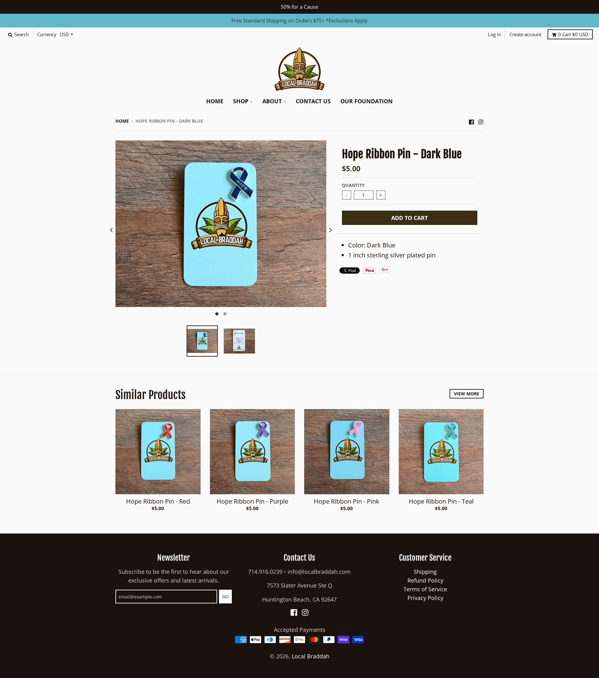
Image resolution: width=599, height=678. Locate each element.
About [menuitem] (272, 101)
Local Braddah (310, 656)
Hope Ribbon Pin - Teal (441, 501)
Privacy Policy (425, 598)
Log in (494, 34)
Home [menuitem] (214, 101)
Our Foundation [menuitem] (366, 101)
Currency (46, 34)
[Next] (330, 229)
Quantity (353, 185)
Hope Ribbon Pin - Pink (346, 501)
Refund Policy (425, 580)
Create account (525, 34)
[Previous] (111, 229)
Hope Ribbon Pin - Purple (252, 501)
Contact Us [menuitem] (313, 101)
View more (466, 394)
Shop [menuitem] (240, 101)
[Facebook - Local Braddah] (471, 120)
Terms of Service (425, 589)
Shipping (425, 571)
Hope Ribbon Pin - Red (158, 501)
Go (225, 596)
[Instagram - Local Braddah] (481, 120)
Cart (573, 34)
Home (122, 121)
